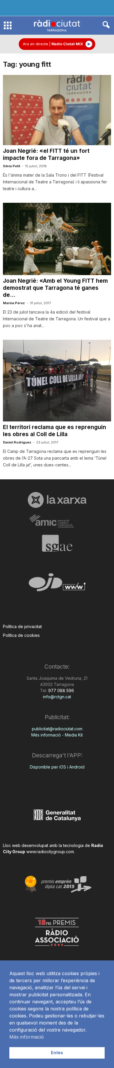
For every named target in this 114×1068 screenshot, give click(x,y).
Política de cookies (21, 635)
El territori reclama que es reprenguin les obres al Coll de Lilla (54, 431)
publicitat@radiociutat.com (57, 728)
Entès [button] (57, 1052)
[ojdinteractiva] (57, 584)
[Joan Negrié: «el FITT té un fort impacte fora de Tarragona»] (57, 110)
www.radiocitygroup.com (50, 851)
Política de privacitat (22, 626)
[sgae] (57, 543)
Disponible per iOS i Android (57, 766)
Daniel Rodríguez (17, 442)
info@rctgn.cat (57, 696)
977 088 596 (60, 690)
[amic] (57, 521)
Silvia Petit (11, 166)
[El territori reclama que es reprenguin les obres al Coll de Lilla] (57, 380)
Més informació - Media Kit (57, 734)
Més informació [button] (26, 1037)
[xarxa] (57, 500)
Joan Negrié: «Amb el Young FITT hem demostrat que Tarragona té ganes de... (55, 287)
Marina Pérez (14, 303)
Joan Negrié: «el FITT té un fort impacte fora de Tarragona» (46, 154)
